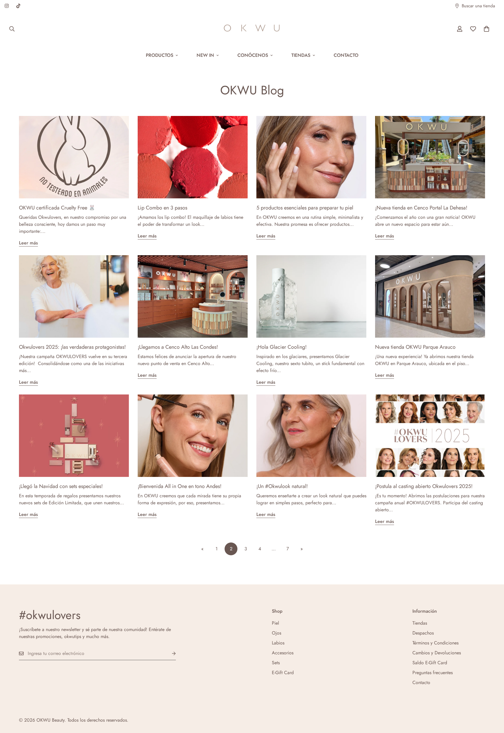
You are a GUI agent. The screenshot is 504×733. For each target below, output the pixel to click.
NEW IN (205, 55)
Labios (278, 642)
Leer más (28, 242)
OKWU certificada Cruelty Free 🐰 (57, 208)
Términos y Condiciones (435, 642)
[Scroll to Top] (492, 701)
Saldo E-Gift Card (429, 662)
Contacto (346, 55)
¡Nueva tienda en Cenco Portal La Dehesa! (421, 208)
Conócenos (252, 55)
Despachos (423, 633)
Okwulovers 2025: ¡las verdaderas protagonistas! (72, 347)
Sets (276, 662)
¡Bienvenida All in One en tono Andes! (179, 486)
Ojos (276, 633)
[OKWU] (252, 29)
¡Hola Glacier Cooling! (281, 347)
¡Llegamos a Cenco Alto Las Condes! (178, 347)
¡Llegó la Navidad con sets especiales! (61, 486)
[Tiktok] (18, 5)
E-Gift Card (283, 672)
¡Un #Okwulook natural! (282, 486)
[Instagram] (6, 5)
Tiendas (300, 55)
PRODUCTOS (159, 55)
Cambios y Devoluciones (436, 652)
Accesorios (282, 652)
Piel (275, 623)
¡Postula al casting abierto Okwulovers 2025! (424, 486)
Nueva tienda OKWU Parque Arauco (415, 347)
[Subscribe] (169, 653)
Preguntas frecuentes (432, 672)
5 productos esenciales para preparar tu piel (304, 208)
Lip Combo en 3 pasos (162, 208)
